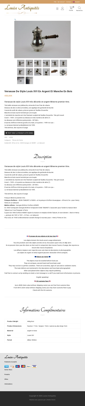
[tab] (42, 158)
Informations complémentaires (42, 310)
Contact (68, 2)
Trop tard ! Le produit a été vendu (20, 133)
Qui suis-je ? (61, 2)
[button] (15, 19)
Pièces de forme (17, 140)
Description (42, 156)
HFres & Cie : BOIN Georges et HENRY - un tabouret (28, 143)
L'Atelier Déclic (51, 400)
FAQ (55, 2)
